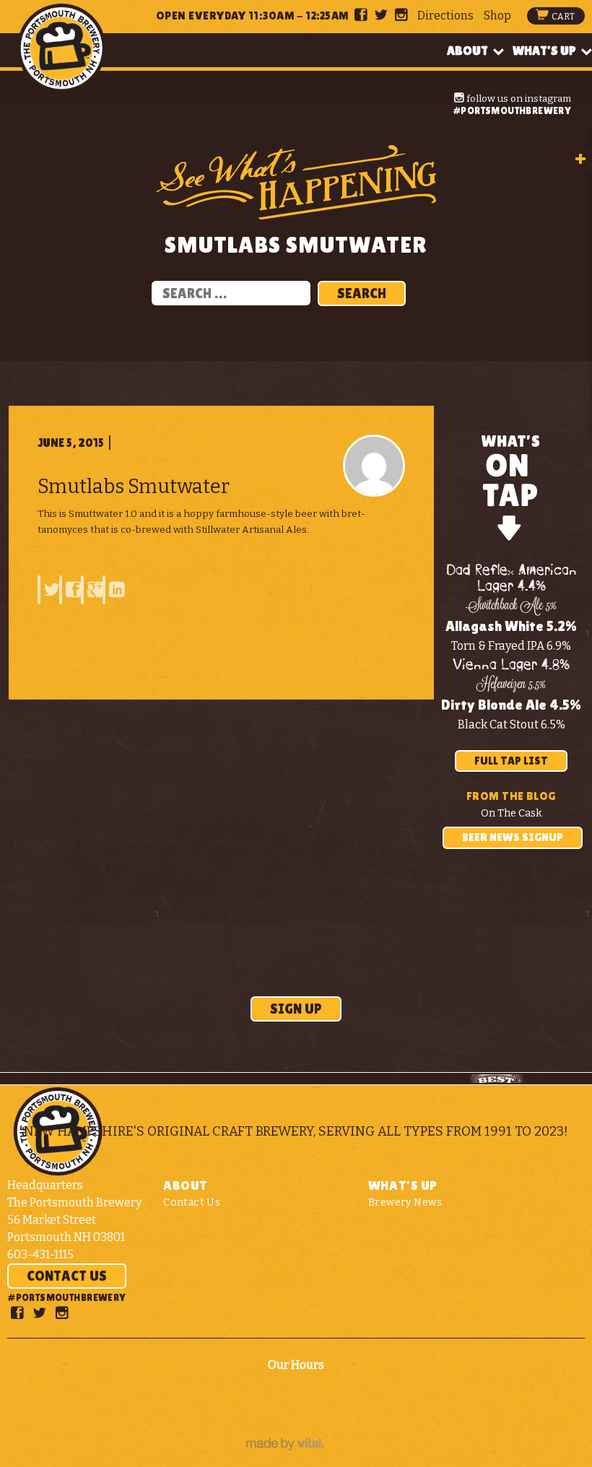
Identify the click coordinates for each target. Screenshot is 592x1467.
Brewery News (405, 1202)
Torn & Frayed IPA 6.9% (511, 646)
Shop (497, 15)
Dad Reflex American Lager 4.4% (511, 578)
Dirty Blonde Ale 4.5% (511, 705)
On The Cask (511, 813)
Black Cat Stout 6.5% (511, 724)
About (467, 50)
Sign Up (296, 1009)
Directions (445, 15)
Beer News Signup (512, 837)
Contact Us (67, 1276)
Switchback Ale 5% (511, 606)
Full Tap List (511, 760)
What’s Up (544, 50)
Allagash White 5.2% (511, 626)
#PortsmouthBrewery (512, 110)
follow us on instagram (517, 98)
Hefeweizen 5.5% (511, 685)
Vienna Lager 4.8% (511, 665)
